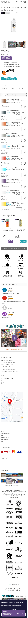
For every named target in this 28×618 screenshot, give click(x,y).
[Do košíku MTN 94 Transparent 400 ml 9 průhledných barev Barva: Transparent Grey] (25, 141)
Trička (6, 496)
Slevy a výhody (4, 439)
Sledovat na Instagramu (13, 485)
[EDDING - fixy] (18, 542)
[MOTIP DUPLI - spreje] (18, 512)
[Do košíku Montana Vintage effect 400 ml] (23, 241)
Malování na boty (14, 497)
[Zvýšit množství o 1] (21, 105)
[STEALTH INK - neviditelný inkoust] (18, 549)
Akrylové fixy (14, 493)
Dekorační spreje (22, 491)
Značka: (15, 13)
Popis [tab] (8, 95)
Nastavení (13, 609)
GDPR (2, 435)
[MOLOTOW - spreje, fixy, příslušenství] (9, 508)
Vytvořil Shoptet (15, 584)
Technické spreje (18, 490)
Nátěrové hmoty (21, 494)
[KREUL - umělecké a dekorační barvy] (9, 567)
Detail (10, 241)
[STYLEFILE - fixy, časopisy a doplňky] (18, 573)
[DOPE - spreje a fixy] (9, 512)
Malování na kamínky (18, 496)
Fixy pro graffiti (6, 493)
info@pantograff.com (8, 378)
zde (20, 605)
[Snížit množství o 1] (21, 107)
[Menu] (24, 1)
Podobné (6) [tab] (14, 95)
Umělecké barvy (13, 494)
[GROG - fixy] (18, 527)
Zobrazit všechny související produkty (14, 248)
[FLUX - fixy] (18, 532)
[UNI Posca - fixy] (9, 536)
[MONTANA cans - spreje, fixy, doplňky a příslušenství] (18, 508)
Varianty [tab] (4, 95)
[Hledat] (16, 1)
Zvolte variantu (6, 58)
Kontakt (2, 431)
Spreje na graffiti (9, 490)
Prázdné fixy (6, 494)
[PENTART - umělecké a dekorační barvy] (9, 562)
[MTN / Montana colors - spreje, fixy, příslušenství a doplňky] (9, 503)
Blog (2, 441)
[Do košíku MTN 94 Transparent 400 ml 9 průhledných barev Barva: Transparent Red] (25, 163)
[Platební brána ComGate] (11, 452)
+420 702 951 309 (7, 380)
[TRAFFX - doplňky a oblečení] (14, 577)
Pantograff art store (8, 383)
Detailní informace (14, 78)
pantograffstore (7, 385)
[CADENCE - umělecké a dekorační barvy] (18, 567)
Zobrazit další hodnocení (21, 321)
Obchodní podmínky (5, 433)
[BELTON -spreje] (9, 517)
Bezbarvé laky (14, 491)
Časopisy (10, 496)
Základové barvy (6, 491)
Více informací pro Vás (6, 443)
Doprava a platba (5, 437)
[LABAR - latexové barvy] (9, 573)
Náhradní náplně (21, 493)
